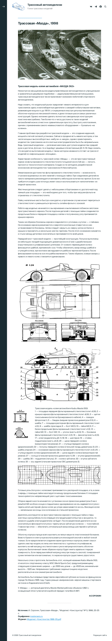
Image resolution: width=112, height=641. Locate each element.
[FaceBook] (100, 6)
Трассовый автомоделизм (44, 4)
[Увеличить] (98, 33)
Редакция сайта (100, 635)
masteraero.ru (36, 616)
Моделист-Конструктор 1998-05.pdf (44, 619)
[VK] (91, 6)
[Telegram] (95, 6)
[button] (3, 320)
